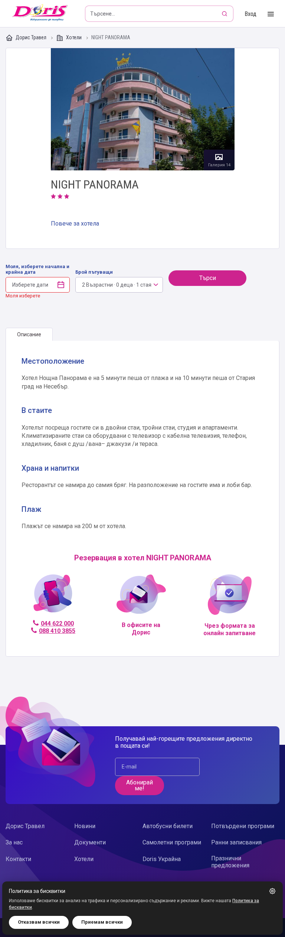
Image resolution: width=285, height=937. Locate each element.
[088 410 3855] (52, 596)
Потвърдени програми (242, 826)
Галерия (143, 109)
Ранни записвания (236, 842)
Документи (90, 842)
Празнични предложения (230, 862)
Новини (84, 826)
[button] (272, 891)
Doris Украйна (161, 859)
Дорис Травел (31, 37)
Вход (250, 13)
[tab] (29, 334)
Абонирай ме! (139, 785)
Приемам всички (102, 922)
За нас (14, 842)
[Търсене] (225, 14)
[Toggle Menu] (271, 14)
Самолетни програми (171, 842)
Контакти (18, 859)
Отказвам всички (39, 922)
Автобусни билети (167, 826)
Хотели (74, 37)
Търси (207, 277)
